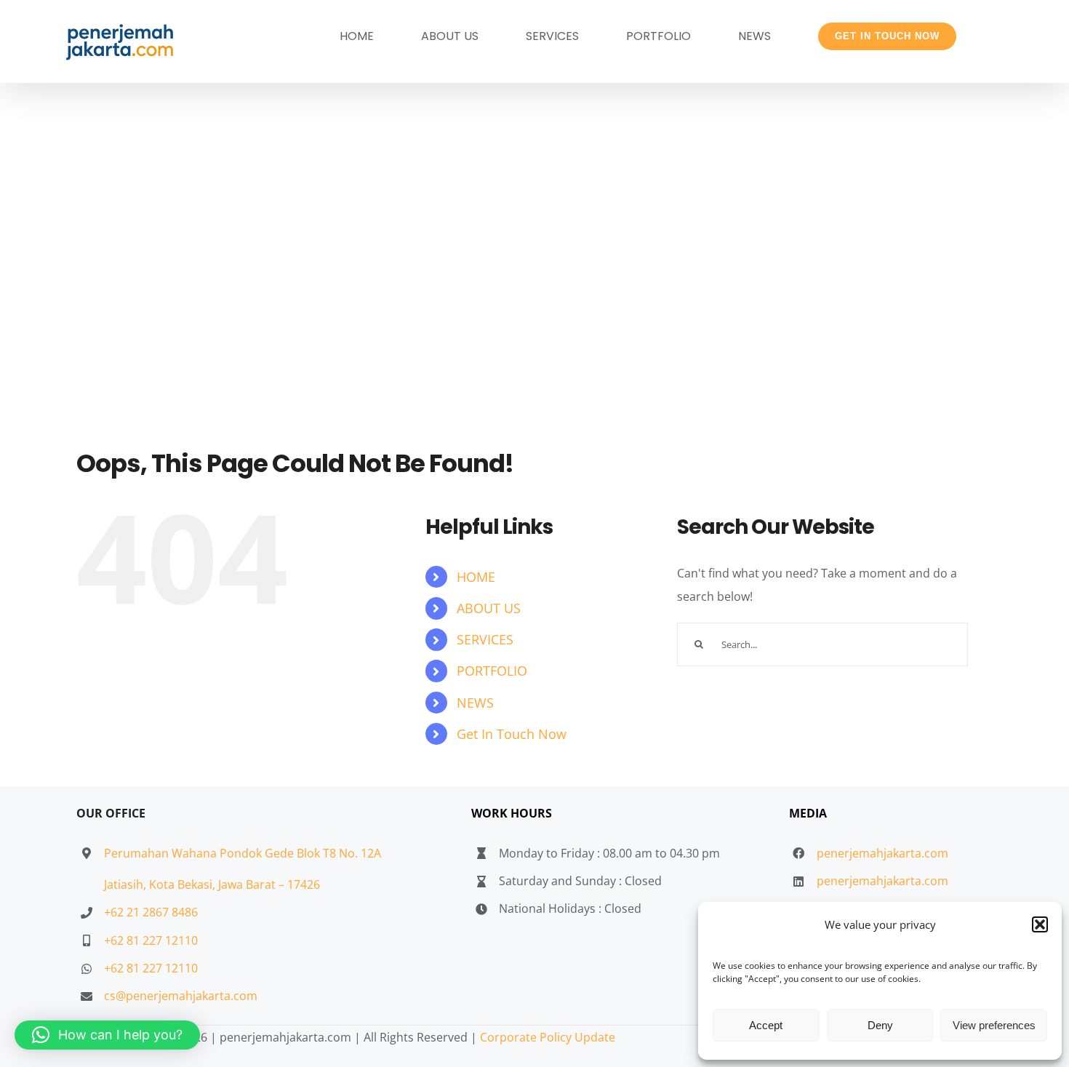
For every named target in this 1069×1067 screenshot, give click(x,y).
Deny (880, 1025)
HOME (476, 577)
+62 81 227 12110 (151, 940)
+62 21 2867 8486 (151, 912)
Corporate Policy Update (547, 1037)
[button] (1040, 924)
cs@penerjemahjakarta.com (180, 996)
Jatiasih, (126, 884)
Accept (765, 1025)
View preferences (994, 1025)
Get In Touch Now (511, 734)
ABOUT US (489, 608)
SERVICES (485, 639)
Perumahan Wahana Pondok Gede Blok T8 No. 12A (242, 853)
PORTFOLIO (492, 670)
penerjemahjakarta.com (882, 853)
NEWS (475, 702)
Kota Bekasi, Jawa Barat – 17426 (234, 884)
